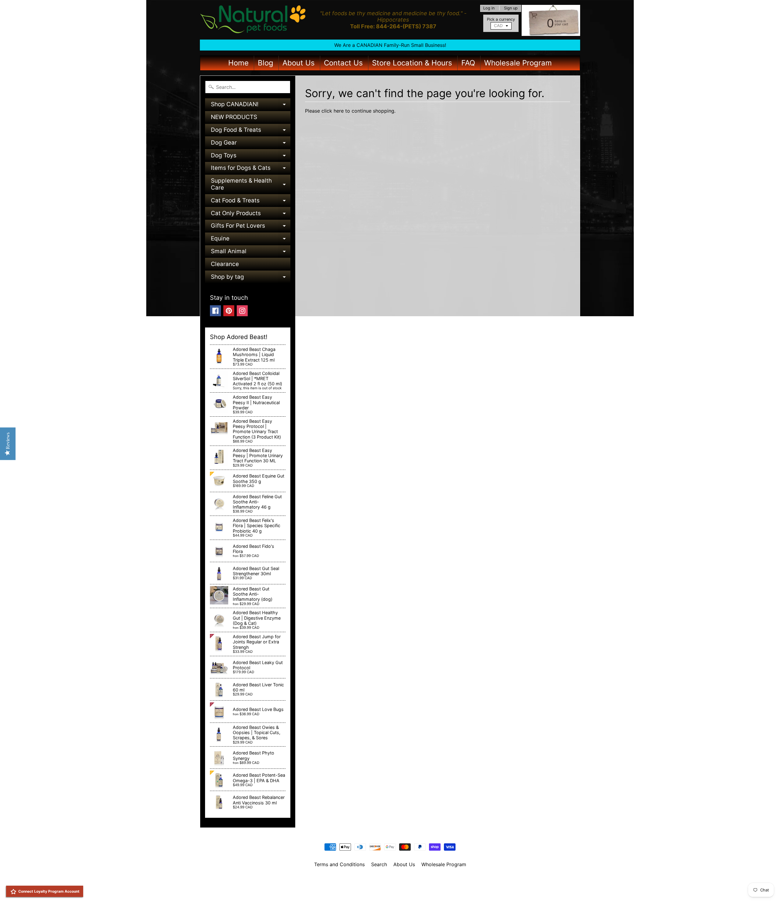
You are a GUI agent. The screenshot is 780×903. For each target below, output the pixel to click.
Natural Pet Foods (387, 880)
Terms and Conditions (339, 864)
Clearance (225, 264)
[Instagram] (242, 310)
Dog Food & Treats (250, 131)
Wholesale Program (518, 62)
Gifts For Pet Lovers (250, 227)
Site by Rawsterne (390, 885)
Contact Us (343, 62)
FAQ (468, 62)
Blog (265, 62)
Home (238, 62)
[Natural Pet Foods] (253, 20)
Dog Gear (250, 144)
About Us (298, 62)
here (339, 111)
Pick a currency (501, 19)
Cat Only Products (250, 215)
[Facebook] (215, 310)
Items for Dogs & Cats (250, 169)
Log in (489, 8)
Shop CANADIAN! (250, 106)
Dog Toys (250, 157)
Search (379, 864)
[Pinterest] (228, 310)
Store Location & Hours (412, 62)
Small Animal (250, 253)
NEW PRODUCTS (234, 117)
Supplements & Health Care (250, 184)
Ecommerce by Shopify (398, 890)
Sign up (511, 8)
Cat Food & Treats (250, 202)
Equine (250, 240)
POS (367, 890)
